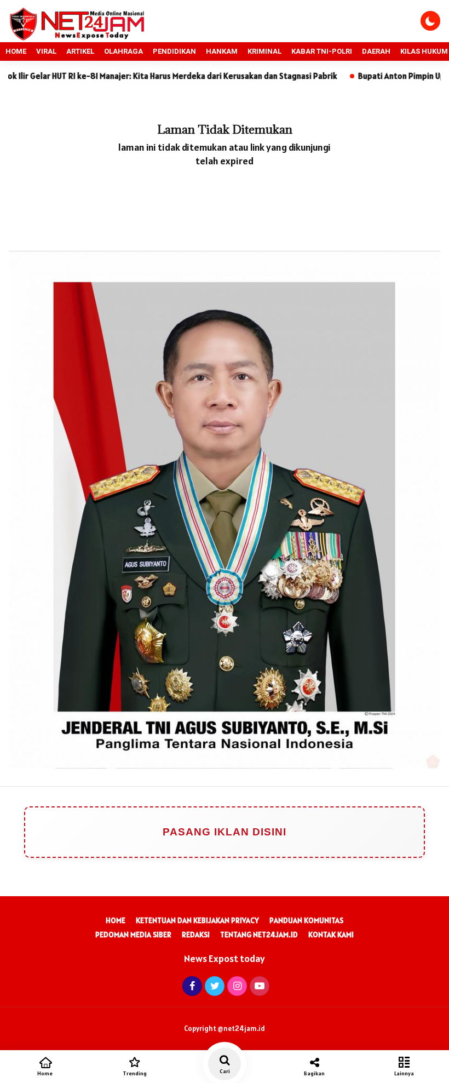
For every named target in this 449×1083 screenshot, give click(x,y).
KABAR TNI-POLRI (321, 51)
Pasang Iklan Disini (224, 832)
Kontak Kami (331, 934)
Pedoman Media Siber (133, 934)
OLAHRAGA (123, 51)
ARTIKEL (80, 51)
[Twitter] (213, 985)
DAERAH (376, 51)
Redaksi (196, 934)
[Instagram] (236, 985)
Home (115, 920)
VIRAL (46, 51)
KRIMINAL (264, 51)
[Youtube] (258, 985)
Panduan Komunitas (306, 920)
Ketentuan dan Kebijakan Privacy (197, 920)
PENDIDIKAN (174, 51)
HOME (15, 51)
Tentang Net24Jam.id (259, 934)
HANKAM (222, 51)
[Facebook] (191, 985)
